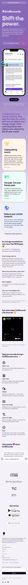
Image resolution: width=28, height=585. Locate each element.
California (18, 104)
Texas (22, 104)
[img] (11, 12)
